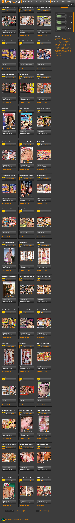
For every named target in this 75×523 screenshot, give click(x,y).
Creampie (67, 41)
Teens (64, 51)
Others (62, 1)
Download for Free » (7, 35)
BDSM (68, 50)
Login (31, 1)
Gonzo (56, 40)
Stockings (57, 48)
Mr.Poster (44, 44)
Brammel (44, 77)
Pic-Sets (53, 1)
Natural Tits (57, 44)
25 (40, 510)
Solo (59, 47)
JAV (58, 1)
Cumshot (63, 41)
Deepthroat (68, 43)
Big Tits (68, 38)
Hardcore (64, 38)
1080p (60, 40)
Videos (41, 1)
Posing (66, 48)
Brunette (67, 40)
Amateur (63, 47)
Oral (59, 41)
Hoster (68, 1)
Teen (56, 41)
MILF (63, 40)
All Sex (66, 47)
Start (25, 1)
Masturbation (68, 44)
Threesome (63, 43)
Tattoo (58, 53)
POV (67, 51)
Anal (60, 38)
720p (56, 47)
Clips (64, 45)
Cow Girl (60, 51)
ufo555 (8, 10)
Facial (60, 45)
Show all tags (58, 55)
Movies (36, 1)
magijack (26, 111)
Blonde (71, 40)
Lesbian (67, 45)
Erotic (56, 51)
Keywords (57, 36)
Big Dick (62, 48)
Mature (71, 45)
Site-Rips (48, 1)
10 (34, 510)
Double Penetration (62, 50)
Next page (45, 510)
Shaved (57, 45)
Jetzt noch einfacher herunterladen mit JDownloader (17, 519)
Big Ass (62, 44)
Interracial (57, 43)
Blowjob (57, 38)
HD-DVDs (14, 10)
